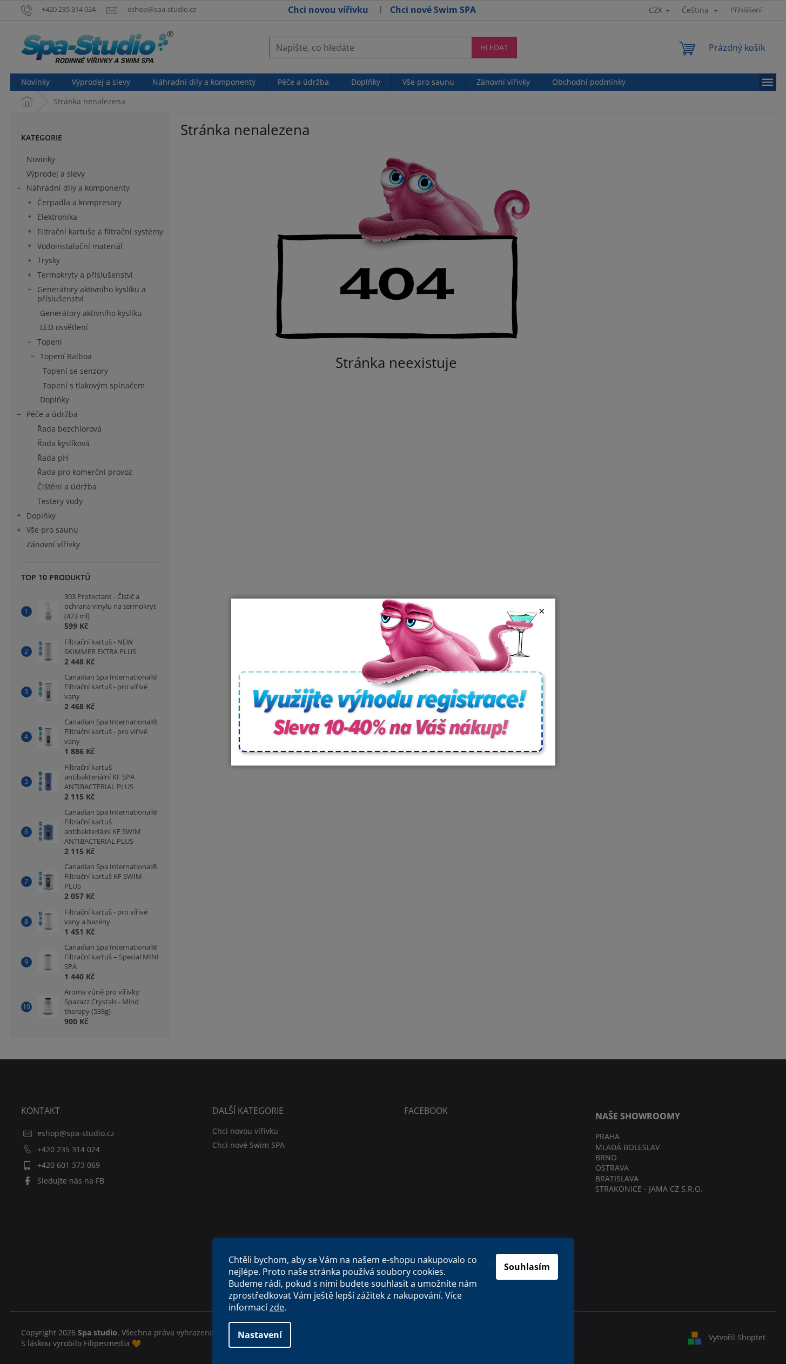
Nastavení (260, 1335)
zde (277, 1307)
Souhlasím (527, 1267)
